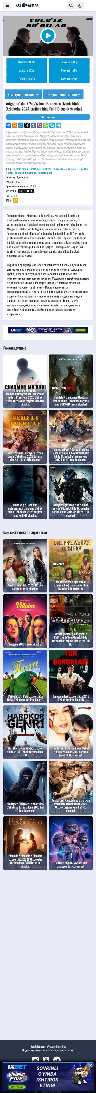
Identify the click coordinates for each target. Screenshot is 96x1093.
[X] (27, 125)
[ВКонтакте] (8, 125)
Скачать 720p (27, 70)
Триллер (46, 169)
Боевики (19, 172)
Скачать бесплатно (62, 94)
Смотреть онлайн (22, 94)
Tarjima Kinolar (21, 169)
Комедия (36, 169)
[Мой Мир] (20, 125)
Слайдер (83, 169)
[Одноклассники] (14, 125)
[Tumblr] (33, 125)
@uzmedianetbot (56, 1046)
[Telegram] (58, 125)
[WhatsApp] (45, 125)
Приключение (45, 172)
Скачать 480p (27, 78)
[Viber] (39, 125)
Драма (9, 172)
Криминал (30, 172)
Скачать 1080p (26, 62)
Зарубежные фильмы (64, 169)
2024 (14, 196)
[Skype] (52, 125)
